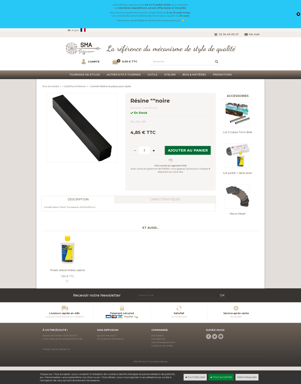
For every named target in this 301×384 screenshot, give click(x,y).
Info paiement (158, 338)
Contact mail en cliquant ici (56, 349)
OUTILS (152, 74)
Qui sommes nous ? (107, 335)
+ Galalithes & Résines (74, 86)
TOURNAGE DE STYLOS (84, 74)
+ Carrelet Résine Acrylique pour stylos (110, 86)
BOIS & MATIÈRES (194, 74)
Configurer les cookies (162, 345)
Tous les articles (50, 86)
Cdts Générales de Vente (163, 342)
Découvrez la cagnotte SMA (171, 165)
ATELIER (170, 74)
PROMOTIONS (222, 74)
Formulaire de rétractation (110, 338)
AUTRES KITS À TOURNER (124, 74)
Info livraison (157, 335)
